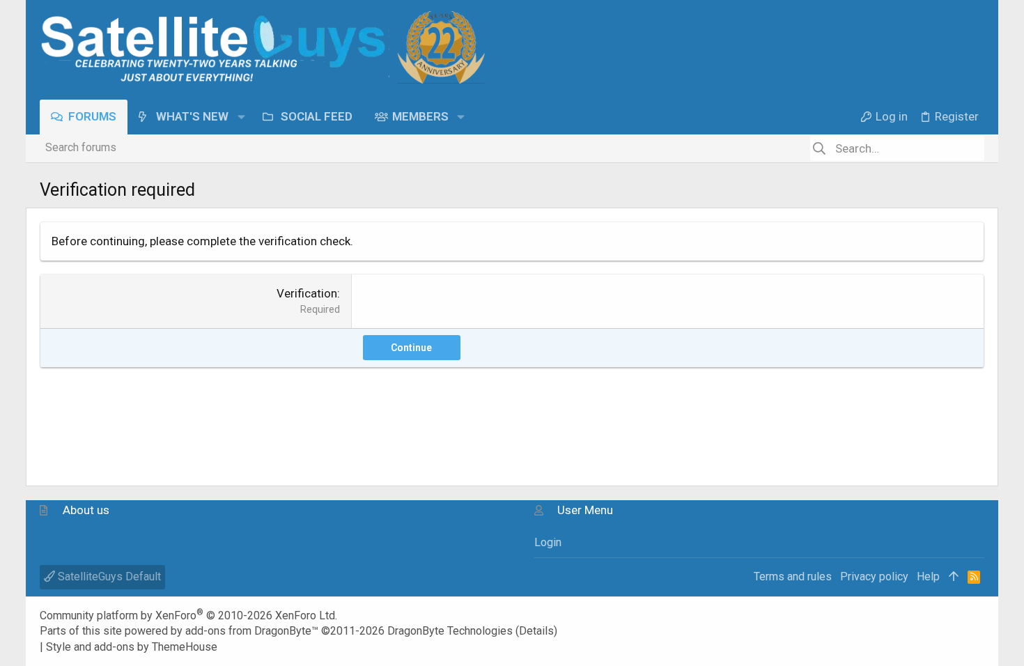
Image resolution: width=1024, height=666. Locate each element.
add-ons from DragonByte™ (251, 630)
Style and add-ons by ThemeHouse (131, 646)
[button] (240, 117)
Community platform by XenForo (188, 615)
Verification (307, 293)
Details (536, 630)
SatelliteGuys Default (108, 576)
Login (547, 542)
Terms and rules (793, 576)
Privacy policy (874, 576)
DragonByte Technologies (450, 630)
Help (928, 576)
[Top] (953, 577)
